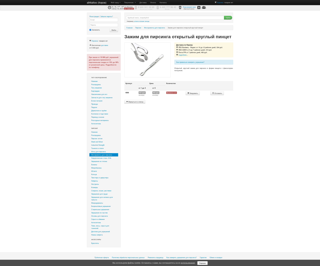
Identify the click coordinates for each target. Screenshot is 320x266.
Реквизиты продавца (155, 257)
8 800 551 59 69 (146, 7)
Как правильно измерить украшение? (190, 62)
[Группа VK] (198, 7)
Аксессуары (96, 239)
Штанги (94, 171)
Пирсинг (94, 128)
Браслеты (95, 243)
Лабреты (94, 181)
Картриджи (95, 91)
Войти (114, 30)
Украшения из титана (99, 161)
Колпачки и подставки (99, 114)
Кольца (94, 174)
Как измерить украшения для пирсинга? (181, 257)
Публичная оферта (101, 257)
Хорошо (202, 263)
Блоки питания (96, 101)
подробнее (182, 55)
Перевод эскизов (97, 117)
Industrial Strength (97, 145)
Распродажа (96, 84)
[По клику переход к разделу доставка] (90, 45)
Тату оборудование (99, 77)
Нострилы (95, 184)
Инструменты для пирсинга (101, 155)
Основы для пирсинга (99, 216)
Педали (94, 107)
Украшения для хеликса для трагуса (102, 198)
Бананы (94, 164)
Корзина (220, 2)
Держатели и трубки (98, 110)
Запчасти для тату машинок (101, 97)
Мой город (115, 2)
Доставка (143, 2)
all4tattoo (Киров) (96, 2)
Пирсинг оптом (96, 138)
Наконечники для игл (99, 94)
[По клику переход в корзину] (215, 2)
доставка (104, 45)
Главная (129, 27)
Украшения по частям (99, 212)
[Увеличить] (147, 59)
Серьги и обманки (98, 219)
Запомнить (96, 30)
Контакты (163, 2)
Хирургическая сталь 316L (101, 158)
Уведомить (193, 93)
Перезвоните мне (189, 7)
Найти (228, 17)
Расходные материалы (100, 120)
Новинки (94, 81)
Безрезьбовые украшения (101, 206)
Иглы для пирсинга (98, 151)
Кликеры (94, 187)
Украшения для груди (99, 194)
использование (188, 262)
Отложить (218, 93)
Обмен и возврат (216, 257)
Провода (94, 104)
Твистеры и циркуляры (99, 177)
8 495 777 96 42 (168, 7)
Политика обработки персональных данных (128, 257)
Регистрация (94, 16)
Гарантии (203, 257)
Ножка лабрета (97, 235)
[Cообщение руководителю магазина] (204, 7)
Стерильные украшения (100, 209)
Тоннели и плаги (97, 148)
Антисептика (96, 123)
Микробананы (96, 168)
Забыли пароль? (106, 16)
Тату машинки (96, 87)
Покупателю (129, 2)
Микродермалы (97, 203)
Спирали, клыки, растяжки (101, 190)
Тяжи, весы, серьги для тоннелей (100, 227)
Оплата (153, 2)
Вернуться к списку (135, 102)
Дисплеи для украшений (100, 231)
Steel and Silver (97, 142)
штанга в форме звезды (141, 21)
